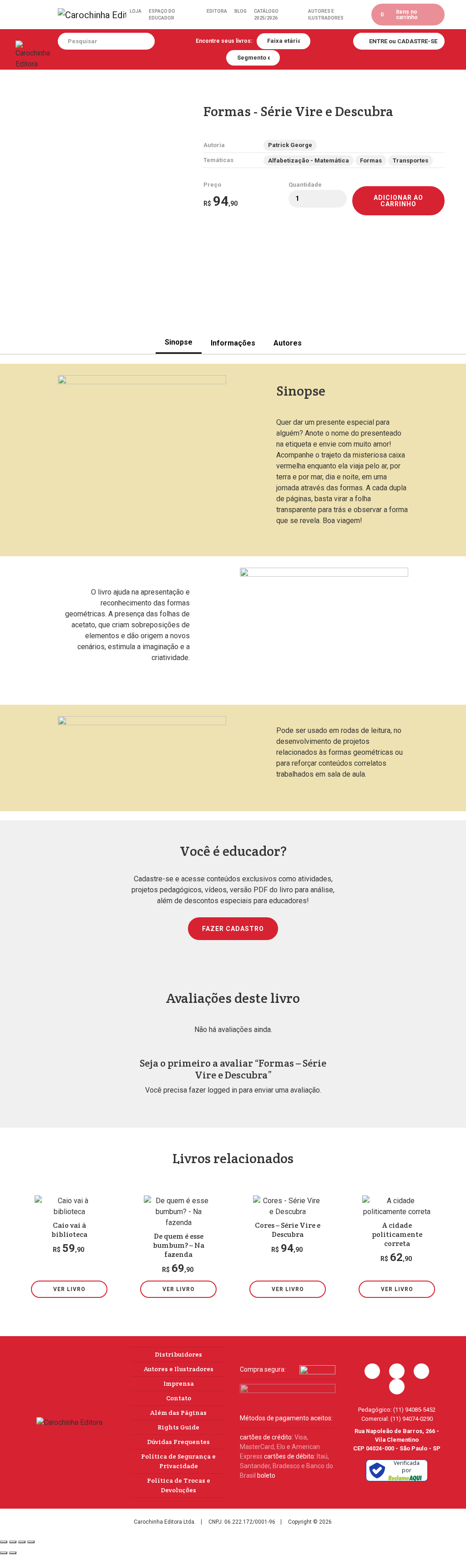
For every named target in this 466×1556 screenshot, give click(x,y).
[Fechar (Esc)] (31, 1542)
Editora (217, 11)
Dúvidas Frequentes (178, 1442)
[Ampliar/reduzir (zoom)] (3, 1542)
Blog (240, 11)
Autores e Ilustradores (326, 14)
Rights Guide (178, 1427)
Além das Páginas (178, 1413)
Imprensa (178, 1383)
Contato (178, 1398)
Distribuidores (178, 1354)
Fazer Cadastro (233, 928)
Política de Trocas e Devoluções (178, 1485)
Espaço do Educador (162, 14)
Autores (288, 343)
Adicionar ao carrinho (398, 201)
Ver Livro (69, 1289)
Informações (233, 343)
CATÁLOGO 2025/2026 (266, 14)
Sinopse (178, 342)
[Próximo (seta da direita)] (12, 1552)
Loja (136, 11)
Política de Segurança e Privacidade (178, 1461)
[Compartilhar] (21, 1542)
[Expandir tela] (12, 1542)
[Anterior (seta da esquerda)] (3, 1552)
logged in (222, 1090)
